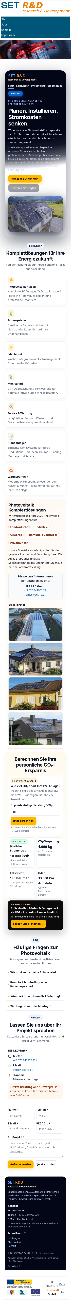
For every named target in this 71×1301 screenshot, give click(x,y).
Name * (13, 1109)
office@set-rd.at (35, 594)
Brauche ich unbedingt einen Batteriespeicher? (29, 984)
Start (4, 19)
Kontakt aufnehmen (24, 179)
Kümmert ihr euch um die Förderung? (35, 996)
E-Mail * (13, 1123)
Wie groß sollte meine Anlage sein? (33, 972)
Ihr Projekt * (16, 1137)
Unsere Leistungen (23, 188)
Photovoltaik (38, 85)
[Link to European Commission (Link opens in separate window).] (20, 1283)
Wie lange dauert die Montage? (30, 1006)
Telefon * (42, 1109)
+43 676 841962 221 (35, 590)
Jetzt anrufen (46, 1164)
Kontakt (6, 29)
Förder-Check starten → (28, 924)
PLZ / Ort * (43, 1123)
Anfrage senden (20, 1164)
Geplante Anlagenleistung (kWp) (32, 805)
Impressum (8, 35)
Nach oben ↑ (14, 1266)
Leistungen (22, 85)
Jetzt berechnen (23, 821)
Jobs (4, 24)
